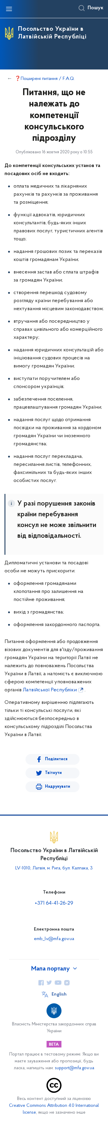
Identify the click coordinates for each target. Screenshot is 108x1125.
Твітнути (53, 773)
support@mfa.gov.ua (74, 1068)
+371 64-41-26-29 (54, 903)
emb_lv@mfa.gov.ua (54, 939)
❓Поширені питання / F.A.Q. (45, 78)
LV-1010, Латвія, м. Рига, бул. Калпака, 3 (54, 868)
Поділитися (56, 759)
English (59, 994)
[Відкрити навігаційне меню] (9, 9)
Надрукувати (57, 786)
